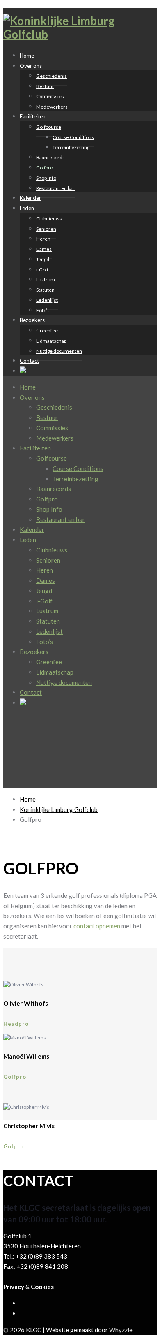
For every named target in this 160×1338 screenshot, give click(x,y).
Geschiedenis (51, 76)
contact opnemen (96, 926)
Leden (27, 208)
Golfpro (44, 168)
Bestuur (45, 86)
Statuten (45, 290)
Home (28, 387)
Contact (29, 360)
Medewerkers (52, 107)
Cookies (42, 1286)
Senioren (46, 229)
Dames (44, 249)
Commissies (50, 96)
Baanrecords (50, 157)
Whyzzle (121, 1329)
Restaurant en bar (55, 188)
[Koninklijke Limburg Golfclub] (60, 34)
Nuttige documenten (59, 351)
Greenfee (47, 330)
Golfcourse (48, 127)
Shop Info (46, 178)
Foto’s (44, 641)
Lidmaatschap (51, 341)
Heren (43, 239)
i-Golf (42, 270)
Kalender (32, 529)
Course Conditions (73, 137)
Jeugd (42, 259)
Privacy (13, 1286)
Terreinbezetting (71, 147)
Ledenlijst (47, 300)
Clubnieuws (49, 219)
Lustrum (45, 279)
